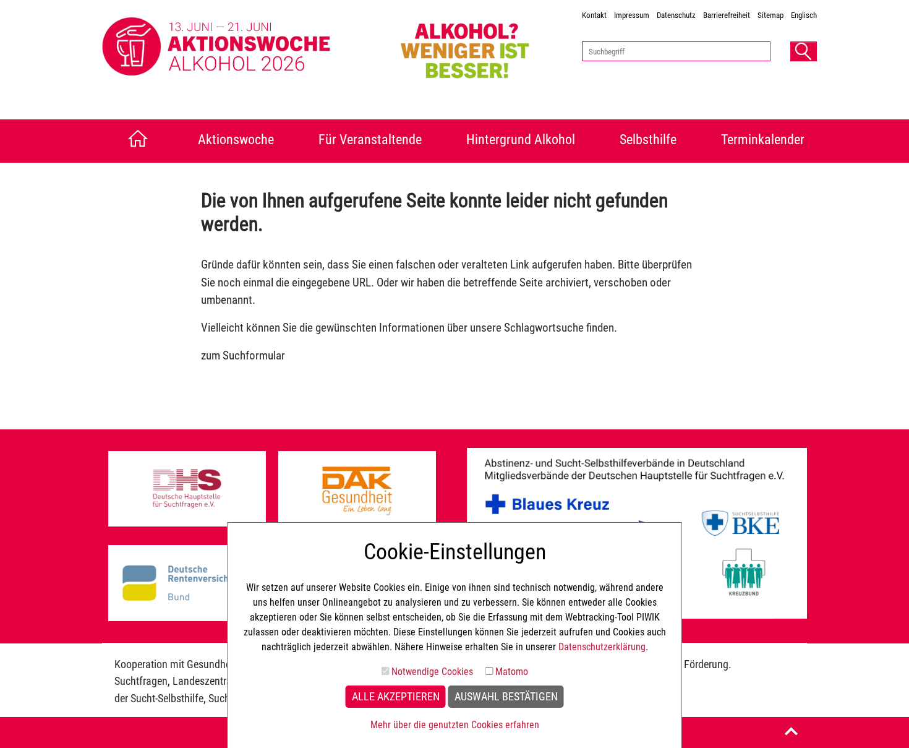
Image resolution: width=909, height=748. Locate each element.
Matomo (511, 671)
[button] (803, 51)
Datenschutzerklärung (602, 647)
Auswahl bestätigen (506, 696)
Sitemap (770, 15)
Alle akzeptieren (396, 696)
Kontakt (594, 15)
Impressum (631, 15)
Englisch (804, 15)
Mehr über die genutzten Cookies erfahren (454, 725)
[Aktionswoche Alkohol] (245, 47)
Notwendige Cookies (432, 671)
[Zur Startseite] (134, 141)
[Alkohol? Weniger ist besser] (480, 47)
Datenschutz (676, 15)
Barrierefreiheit (726, 15)
